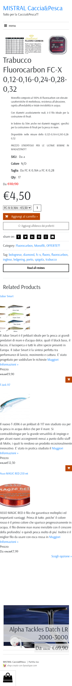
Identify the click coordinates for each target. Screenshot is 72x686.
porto (29, 259)
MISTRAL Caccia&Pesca (14, 661)
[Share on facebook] (18, 237)
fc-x (38, 255)
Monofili (39, 245)
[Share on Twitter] (25, 237)
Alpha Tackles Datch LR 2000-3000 (38, 633)
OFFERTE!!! (53, 245)
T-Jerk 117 (5, 385)
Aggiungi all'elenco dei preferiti (37, 226)
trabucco (51, 259)
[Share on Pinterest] (39, 237)
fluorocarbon (59, 255)
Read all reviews (36, 268)
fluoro (46, 255)
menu (11, 26)
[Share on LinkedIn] (32, 237)
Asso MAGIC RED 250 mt (14, 473)
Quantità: (37, 208)
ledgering (19, 259)
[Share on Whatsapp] (46, 237)
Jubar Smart (7, 296)
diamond (28, 255)
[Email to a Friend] (52, 237)
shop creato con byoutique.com (22, 665)
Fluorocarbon (24, 245)
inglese (7, 259)
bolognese (15, 255)
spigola (39, 259)
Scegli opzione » (61, 556)
